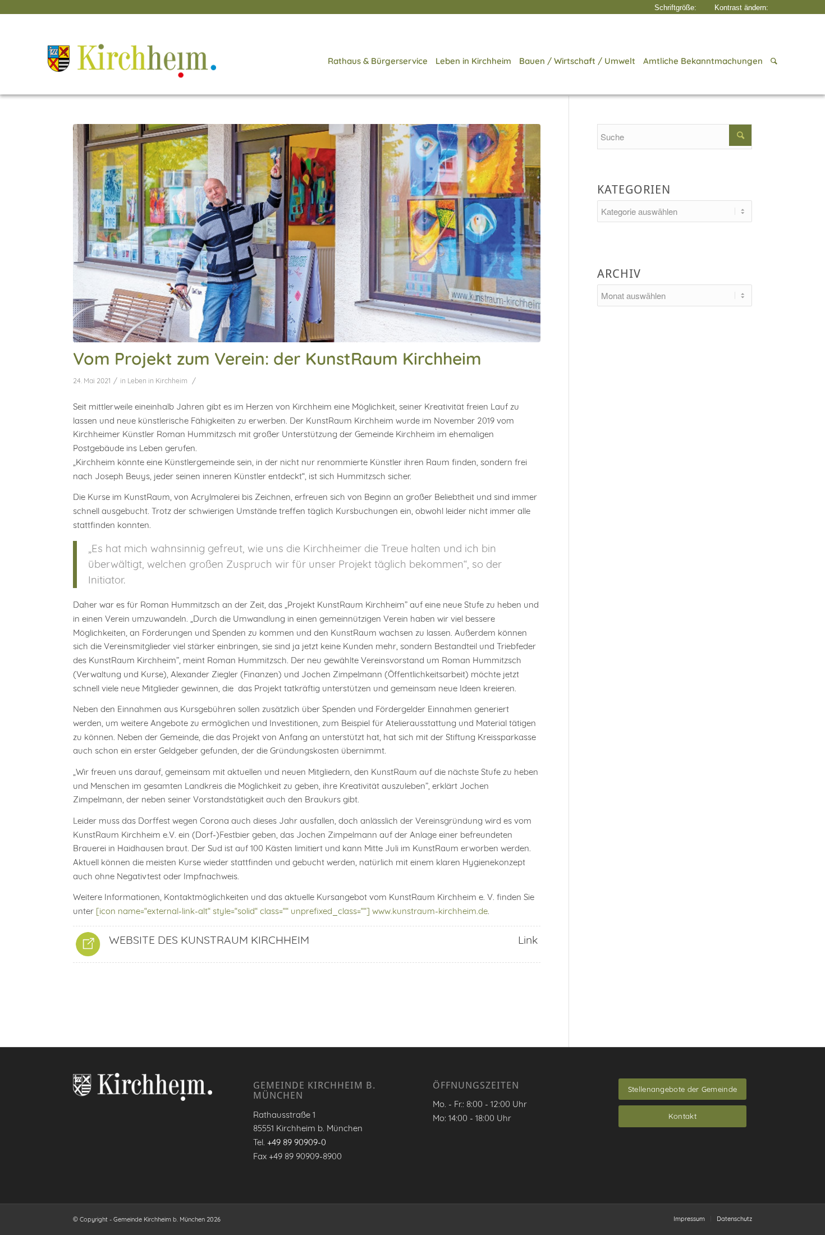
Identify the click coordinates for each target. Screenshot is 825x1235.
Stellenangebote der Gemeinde (682, 1089)
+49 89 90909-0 (296, 1142)
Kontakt (682, 1116)
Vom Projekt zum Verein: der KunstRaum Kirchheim (277, 358)
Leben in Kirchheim (157, 381)
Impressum (689, 1219)
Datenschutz (734, 1219)
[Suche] (772, 61)
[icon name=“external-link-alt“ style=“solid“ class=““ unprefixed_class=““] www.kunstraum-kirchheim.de (292, 911)
